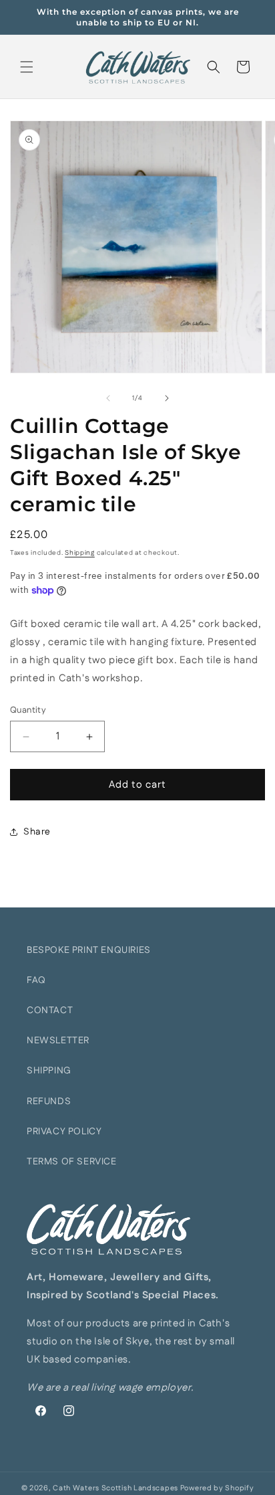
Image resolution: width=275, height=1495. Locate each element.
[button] (26, 67)
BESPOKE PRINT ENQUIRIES (89, 950)
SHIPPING (49, 1070)
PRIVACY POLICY (64, 1131)
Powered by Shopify (217, 1488)
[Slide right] (167, 398)
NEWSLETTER (58, 1040)
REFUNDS (49, 1101)
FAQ (36, 980)
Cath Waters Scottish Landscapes (115, 1488)
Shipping (80, 552)
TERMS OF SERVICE (72, 1161)
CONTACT (50, 1010)
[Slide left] (108, 398)
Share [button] (37, 832)
